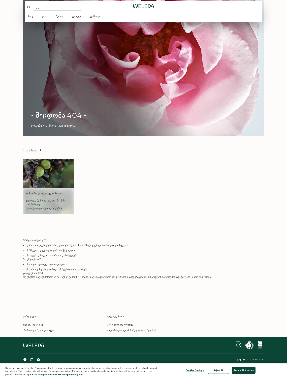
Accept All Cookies (244, 370)
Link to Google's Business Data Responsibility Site (56, 374)
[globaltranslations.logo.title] (143, 6)
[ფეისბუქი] (25, 360)
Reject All (218, 370)
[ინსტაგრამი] (32, 360)
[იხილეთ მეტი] (239, 345)
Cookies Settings (195, 370)
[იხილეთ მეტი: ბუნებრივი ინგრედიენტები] (48, 186)
